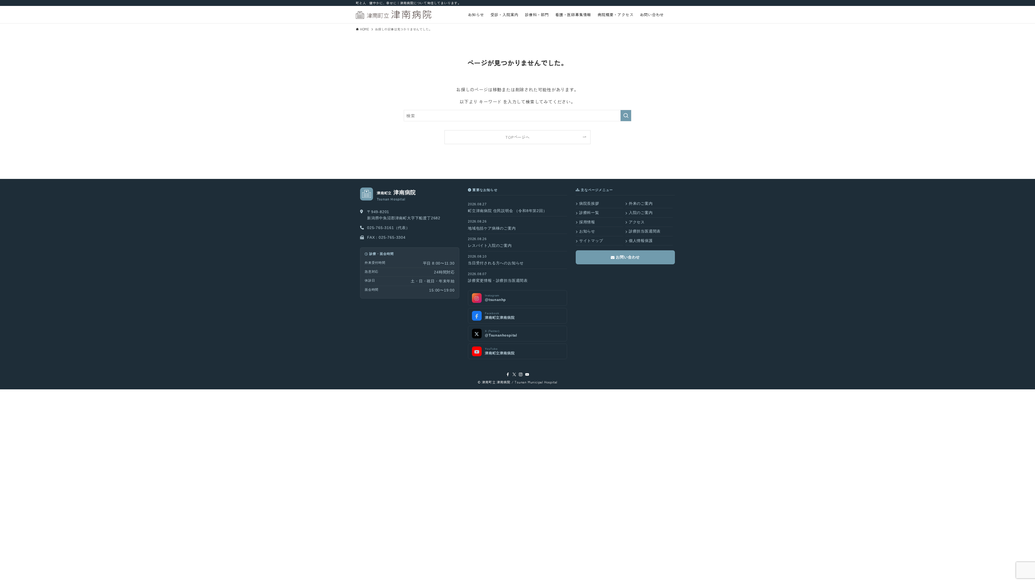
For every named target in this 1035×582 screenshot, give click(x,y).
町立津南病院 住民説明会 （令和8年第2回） (507, 211)
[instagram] (520, 374)
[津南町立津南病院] (393, 14)
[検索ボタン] (673, 14)
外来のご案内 (641, 203)
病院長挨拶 (589, 203)
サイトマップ (591, 240)
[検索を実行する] (625, 115)
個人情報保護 (641, 240)
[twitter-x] (514, 374)
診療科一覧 (589, 212)
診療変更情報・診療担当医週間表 (498, 280)
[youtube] (527, 374)
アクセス (637, 222)
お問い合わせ (627, 257)
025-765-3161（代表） (388, 228)
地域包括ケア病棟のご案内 (492, 228)
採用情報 (587, 222)
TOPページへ (517, 137)
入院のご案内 (641, 212)
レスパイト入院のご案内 (490, 245)
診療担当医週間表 (645, 231)
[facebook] (507, 374)
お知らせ (587, 231)
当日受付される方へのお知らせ (496, 263)
